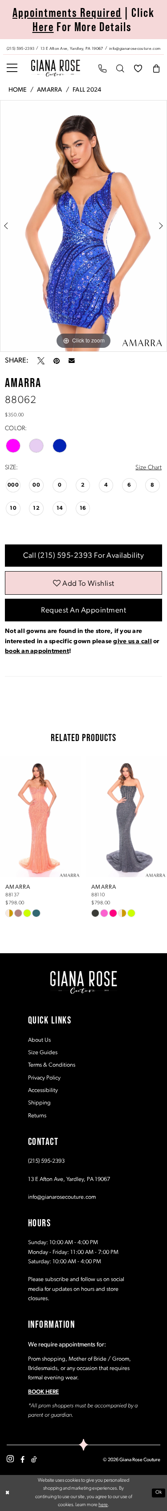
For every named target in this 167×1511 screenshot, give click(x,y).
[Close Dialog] (7, 1493)
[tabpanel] (83, 226)
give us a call (132, 641)
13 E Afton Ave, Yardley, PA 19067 (69, 1179)
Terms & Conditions (51, 1065)
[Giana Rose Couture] (55, 68)
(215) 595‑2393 (46, 1161)
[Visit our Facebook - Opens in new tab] (22, 1459)
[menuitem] (83, 46)
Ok (158, 1493)
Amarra (49, 90)
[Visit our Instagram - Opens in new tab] (10, 1459)
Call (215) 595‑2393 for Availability (83, 556)
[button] (12, 68)
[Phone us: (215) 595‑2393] (102, 68)
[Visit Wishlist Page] (138, 68)
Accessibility (43, 1090)
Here (43, 27)
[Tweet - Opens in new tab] (41, 360)
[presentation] (40, 816)
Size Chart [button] (148, 467)
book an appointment (37, 651)
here (103, 1505)
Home (17, 90)
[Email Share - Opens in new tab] (72, 361)
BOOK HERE (43, 1392)
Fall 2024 (87, 90)
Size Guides (42, 1053)
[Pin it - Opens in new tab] (56, 360)
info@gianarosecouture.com (62, 1197)
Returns (37, 1116)
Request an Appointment (83, 610)
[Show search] (120, 68)
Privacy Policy (44, 1078)
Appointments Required (67, 12)
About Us (39, 1040)
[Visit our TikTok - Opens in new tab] (34, 1459)
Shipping (39, 1103)
